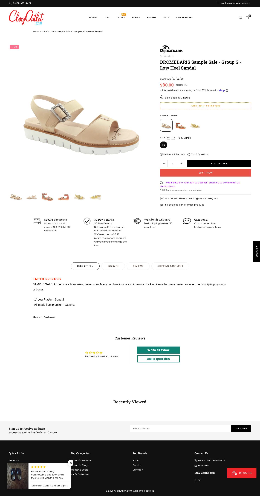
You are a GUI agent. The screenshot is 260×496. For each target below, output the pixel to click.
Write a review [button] (158, 350)
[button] (148, 117)
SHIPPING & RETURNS (170, 266)
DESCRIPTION (85, 266)
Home (36, 31)
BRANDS (151, 17)
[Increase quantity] (181, 163)
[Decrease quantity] (163, 163)
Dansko (137, 465)
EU (168, 137)
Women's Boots (79, 469)
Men (107, 17)
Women (93, 17)
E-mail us (203, 465)
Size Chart (184, 137)
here (218, 227)
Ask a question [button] (158, 359)
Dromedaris (167, 56)
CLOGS (121, 16)
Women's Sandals (81, 460)
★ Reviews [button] (256, 251)
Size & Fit (113, 266)
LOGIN (221, 3)
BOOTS (136, 17)
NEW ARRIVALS (184, 17)
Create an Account (238, 3)
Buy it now (206, 172)
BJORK (136, 460)
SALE (166, 17)
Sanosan (138, 469)
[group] (80, 116)
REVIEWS (138, 266)
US (173, 137)
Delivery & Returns (174, 154)
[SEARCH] (240, 17)
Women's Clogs (79, 465)
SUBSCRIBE (241, 428)
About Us (14, 460)
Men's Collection (80, 474)
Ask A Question (199, 154)
